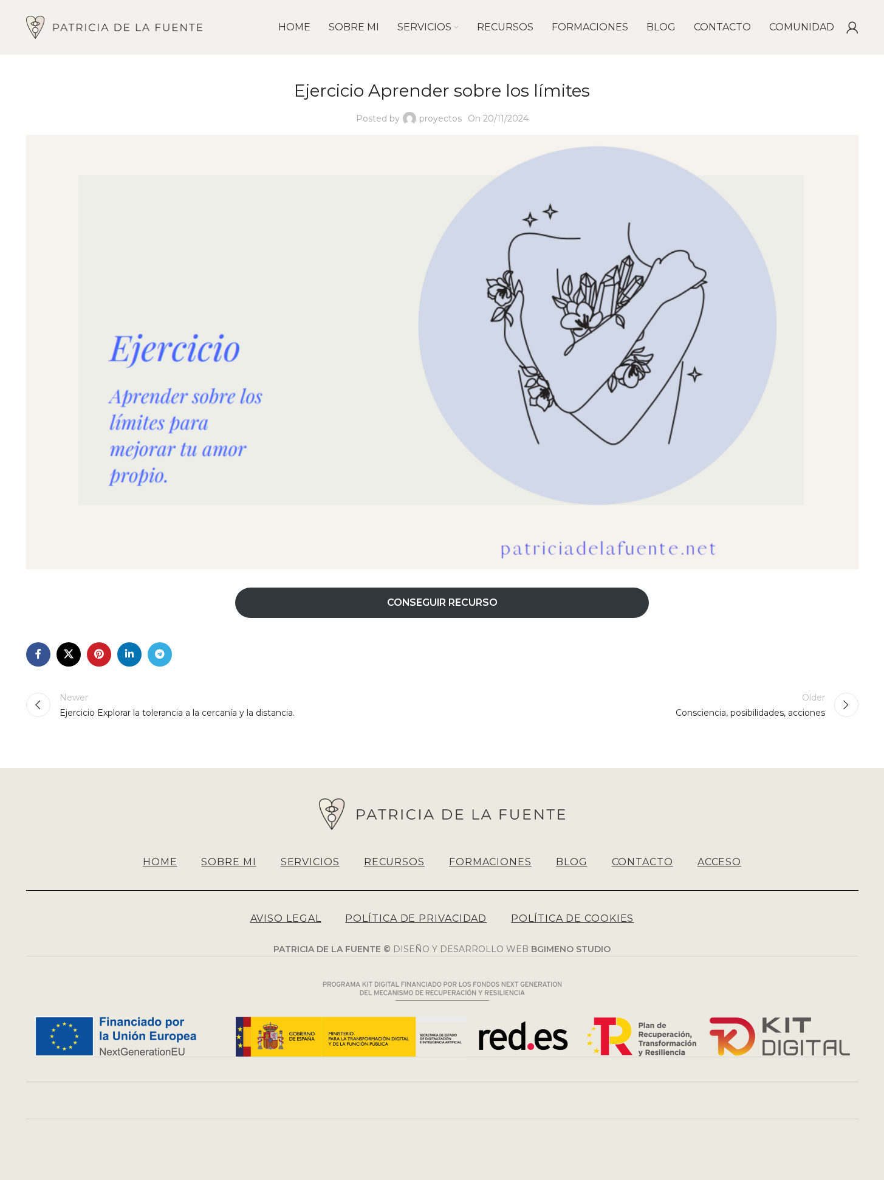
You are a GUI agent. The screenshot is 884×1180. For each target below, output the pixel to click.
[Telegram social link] (160, 654)
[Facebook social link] (38, 654)
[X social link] (69, 654)
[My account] (852, 27)
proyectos (440, 118)
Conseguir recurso (442, 602)
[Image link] (442, 813)
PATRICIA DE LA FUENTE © (333, 949)
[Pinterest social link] (99, 654)
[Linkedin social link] (129, 654)
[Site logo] (114, 26)
